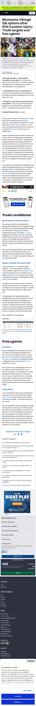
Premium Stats (5, 622)
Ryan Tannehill (10, 263)
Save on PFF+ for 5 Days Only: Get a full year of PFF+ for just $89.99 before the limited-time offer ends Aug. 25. (18, 8)
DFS (2, 601)
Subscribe (3, 651)
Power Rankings (5, 625)
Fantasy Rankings (6, 631)
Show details (27, 690)
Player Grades (4, 620)
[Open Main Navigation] (2, 13)
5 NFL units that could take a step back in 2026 (17, 485)
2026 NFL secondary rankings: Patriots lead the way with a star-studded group (17, 456)
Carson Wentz (7, 389)
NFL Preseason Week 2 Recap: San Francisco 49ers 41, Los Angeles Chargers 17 (17, 446)
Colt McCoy (6, 347)
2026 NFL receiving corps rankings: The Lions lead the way (17, 461)
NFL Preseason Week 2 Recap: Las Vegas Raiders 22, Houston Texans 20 (18, 451)
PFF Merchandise (5, 656)
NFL (3, 1)
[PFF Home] (6, 13)
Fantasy (3, 599)
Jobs (2, 585)
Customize (17, 702)
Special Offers (5, 653)
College (3, 603)
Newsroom (4, 587)
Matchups (3, 627)
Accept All (18, 696)
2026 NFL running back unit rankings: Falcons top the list (17, 466)
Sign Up (18, 573)
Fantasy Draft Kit (5, 629)
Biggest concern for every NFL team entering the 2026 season (17, 481)
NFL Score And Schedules (8, 618)
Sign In (32, 13)
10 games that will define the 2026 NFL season (17, 442)
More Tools (18, 556)
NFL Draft (3, 606)
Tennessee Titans (24, 263)
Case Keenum (10, 220)
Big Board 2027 (5, 633)
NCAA (2, 3)
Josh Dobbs (5, 359)
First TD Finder (5, 616)
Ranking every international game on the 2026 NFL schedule (16, 471)
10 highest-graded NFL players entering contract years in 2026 (17, 476)
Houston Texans (22, 220)
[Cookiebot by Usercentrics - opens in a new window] (27, 661)
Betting (3, 597)
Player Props (4, 614)
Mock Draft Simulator (7, 636)
